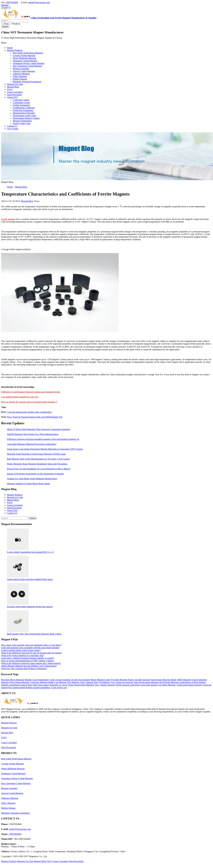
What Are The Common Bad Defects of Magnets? (24, 668)
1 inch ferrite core (59, 687)
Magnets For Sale (15, 497)
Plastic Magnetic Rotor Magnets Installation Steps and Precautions (37, 464)
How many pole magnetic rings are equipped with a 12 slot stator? (31, 645)
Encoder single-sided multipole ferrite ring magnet (30, 606)
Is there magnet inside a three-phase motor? (21, 650)
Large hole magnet (148, 685)
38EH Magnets (184, 679)
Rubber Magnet (8, 808)
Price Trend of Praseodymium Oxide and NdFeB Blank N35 (35, 417)
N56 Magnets (73, 682)
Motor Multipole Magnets (13, 768)
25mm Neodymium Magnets (81, 685)
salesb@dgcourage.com (39, 2)
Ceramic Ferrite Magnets (12, 763)
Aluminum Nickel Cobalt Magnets (17, 778)
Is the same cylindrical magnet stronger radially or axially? (27, 658)
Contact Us (12, 513)
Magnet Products (14, 494)
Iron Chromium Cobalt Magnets (15, 783)
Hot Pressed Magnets (169, 682)
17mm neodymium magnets (189, 685)
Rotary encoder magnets (139, 679)
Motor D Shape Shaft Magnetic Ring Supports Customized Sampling (38, 429)
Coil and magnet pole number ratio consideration (29, 412)
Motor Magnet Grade (100, 679)
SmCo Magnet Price (89, 682)
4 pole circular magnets (59, 679)
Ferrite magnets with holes (127, 685)
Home (10, 187)
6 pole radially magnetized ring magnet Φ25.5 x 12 (30, 552)
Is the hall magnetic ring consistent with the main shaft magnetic (30, 647)
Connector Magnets (39, 682)
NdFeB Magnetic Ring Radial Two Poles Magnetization (32, 434)
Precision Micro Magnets (12, 679)
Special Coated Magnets (12, 793)
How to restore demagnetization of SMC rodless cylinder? (27, 660)
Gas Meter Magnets (167, 685)
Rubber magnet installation (38, 687)
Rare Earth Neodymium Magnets (16, 759)
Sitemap (5, 5)
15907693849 (11, 2)
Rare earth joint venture (38, 685)
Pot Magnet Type (107, 682)
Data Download (14, 508)
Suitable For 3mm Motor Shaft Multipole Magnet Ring (32, 478)
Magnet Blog (21, 187)
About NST (12, 510)
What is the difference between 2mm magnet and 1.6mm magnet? (31, 663)
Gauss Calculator (15, 505)
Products (16, 23)
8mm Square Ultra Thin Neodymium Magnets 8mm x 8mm (34, 634)
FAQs (9, 502)
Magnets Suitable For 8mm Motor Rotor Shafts (28, 483)
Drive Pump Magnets (19, 682)
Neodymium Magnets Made (163, 679)
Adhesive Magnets (9, 798)
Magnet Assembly (9, 788)
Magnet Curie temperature (37, 679)
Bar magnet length (16, 687)
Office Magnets (8, 803)
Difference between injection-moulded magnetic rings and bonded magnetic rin (43, 439)
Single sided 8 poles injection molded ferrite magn (30, 579)
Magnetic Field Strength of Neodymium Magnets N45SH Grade (36, 454)
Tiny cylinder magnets (105, 685)
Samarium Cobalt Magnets (13, 773)
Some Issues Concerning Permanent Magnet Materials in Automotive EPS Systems (45, 449)
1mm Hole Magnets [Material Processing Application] (31, 444)
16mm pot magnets (124, 682)
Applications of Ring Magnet (192, 682)
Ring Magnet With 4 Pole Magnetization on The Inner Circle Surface (38, 459)
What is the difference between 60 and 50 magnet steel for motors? (31, 653)
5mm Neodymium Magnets (146, 682)
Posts (6, 23)
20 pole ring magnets (80, 679)
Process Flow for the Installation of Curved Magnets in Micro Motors (38, 469)
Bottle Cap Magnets (57, 682)
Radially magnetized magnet (14, 685)
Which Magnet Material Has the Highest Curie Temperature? (29, 666)
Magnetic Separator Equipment (15, 813)
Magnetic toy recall (58, 685)
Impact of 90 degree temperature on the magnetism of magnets (35, 473)
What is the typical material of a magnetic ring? (22, 655)
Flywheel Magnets (119, 679)
